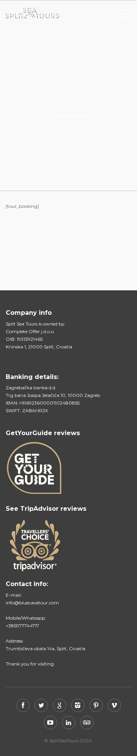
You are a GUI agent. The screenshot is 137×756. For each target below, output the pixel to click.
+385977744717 (22, 625)
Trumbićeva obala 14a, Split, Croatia (45, 648)
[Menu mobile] (123, 15)
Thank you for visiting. (30, 664)
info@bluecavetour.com (32, 602)
